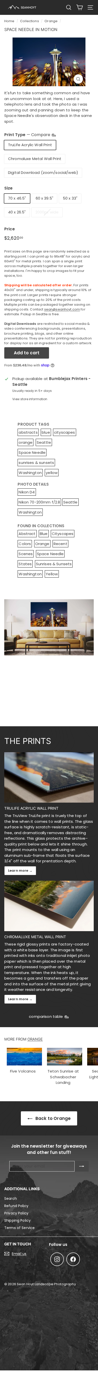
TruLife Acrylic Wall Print (30, 144)
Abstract (27, 533)
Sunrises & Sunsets (54, 563)
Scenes (26, 553)
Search (10, 1198)
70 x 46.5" (17, 198)
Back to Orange (52, 1118)
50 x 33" (70, 198)
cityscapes (64, 432)
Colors (25, 543)
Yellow (52, 574)
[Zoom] (78, 79)
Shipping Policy (17, 1220)
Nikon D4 (27, 492)
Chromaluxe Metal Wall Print (34, 158)
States (25, 563)
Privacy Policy (16, 1213)
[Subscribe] (82, 1166)
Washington (30, 472)
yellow (52, 472)
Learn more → (20, 870)
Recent (60, 543)
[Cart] (79, 7)
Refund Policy (16, 1205)
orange (25, 442)
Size (8, 188)
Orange (51, 21)
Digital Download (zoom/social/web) (43, 172)
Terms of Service (19, 1227)
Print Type (27, 135)
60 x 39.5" (45, 198)
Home (9, 21)
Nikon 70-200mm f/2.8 (39, 502)
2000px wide (47, 212)
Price (9, 229)
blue (46, 432)
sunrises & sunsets (36, 462)
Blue (44, 533)
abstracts (28, 432)
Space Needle (32, 452)
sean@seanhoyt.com (62, 309)
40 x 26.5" (17, 212)
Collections (29, 21)
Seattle (44, 442)
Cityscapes (63, 533)
